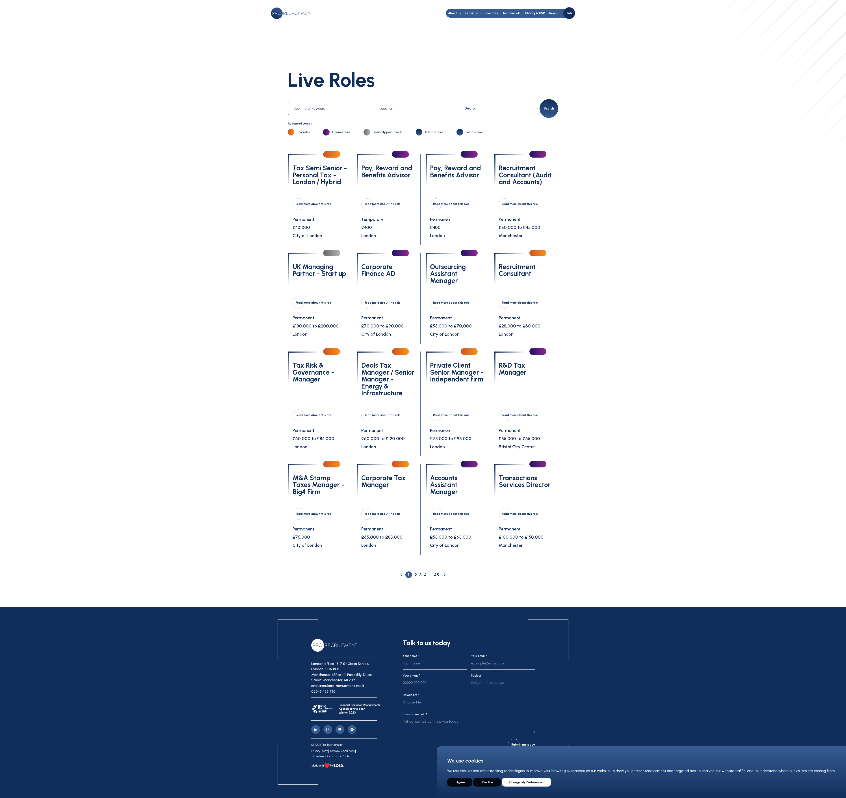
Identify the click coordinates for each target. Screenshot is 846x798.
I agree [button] (460, 782)
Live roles (491, 13)
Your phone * (411, 675)
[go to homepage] (292, 13)
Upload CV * (411, 695)
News (553, 13)
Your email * (479, 656)
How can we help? (415, 714)
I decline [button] (487, 782)
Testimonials (511, 13)
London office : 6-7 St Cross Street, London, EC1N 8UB (340, 666)
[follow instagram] (327, 729)
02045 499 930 (323, 691)
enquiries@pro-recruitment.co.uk (337, 686)
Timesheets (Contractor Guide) (330, 756)
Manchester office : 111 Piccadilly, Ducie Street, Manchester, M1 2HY (341, 677)
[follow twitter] (352, 729)
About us (454, 13)
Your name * (411, 656)
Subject (476, 675)
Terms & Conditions (342, 751)
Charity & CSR (535, 13)
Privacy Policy (319, 751)
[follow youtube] (340, 729)
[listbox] (503, 684)
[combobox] (502, 108)
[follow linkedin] (315, 729)
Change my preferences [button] (526, 782)
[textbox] (500, 108)
